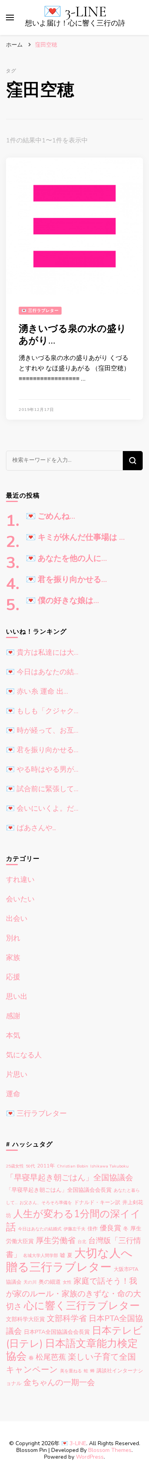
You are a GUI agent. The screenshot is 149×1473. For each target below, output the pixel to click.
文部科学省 (67, 1318)
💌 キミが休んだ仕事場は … (75, 537)
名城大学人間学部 (40, 1256)
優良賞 (110, 1228)
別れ (13, 938)
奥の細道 (50, 1282)
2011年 (46, 1165)
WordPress (90, 1457)
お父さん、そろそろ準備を (45, 1203)
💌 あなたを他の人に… (66, 558)
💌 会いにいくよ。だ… (42, 808)
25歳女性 (15, 1166)
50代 (30, 1166)
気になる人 (24, 1055)
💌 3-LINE (74, 12)
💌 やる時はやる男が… (42, 769)
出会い (16, 918)
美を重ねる (71, 1371)
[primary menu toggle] (10, 17)
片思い (16, 1074)
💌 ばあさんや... (31, 828)
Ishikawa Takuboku (109, 1166)
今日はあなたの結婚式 (40, 1229)
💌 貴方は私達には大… (42, 652)
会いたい (20, 899)
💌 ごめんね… (50, 516)
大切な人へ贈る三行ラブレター (69, 1260)
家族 (13, 957)
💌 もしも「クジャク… (42, 711)
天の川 (30, 1282)
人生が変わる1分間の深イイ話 (73, 1220)
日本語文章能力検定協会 (72, 1350)
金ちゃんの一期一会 (59, 1382)
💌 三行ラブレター (40, 310)
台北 (81, 1242)
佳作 (92, 1228)
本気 (13, 1035)
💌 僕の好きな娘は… (62, 600)
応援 (13, 977)
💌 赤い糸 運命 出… (37, 691)
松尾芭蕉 (51, 1357)
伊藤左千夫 (74, 1229)
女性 (67, 1282)
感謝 (13, 1016)
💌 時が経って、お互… (42, 730)
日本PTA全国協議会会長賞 (57, 1332)
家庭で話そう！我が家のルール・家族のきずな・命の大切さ (73, 1294)
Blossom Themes (110, 1450)
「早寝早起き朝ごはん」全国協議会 (69, 1177)
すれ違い (20, 879)
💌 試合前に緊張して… (42, 789)
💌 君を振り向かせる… (66, 579)
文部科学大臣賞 (25, 1319)
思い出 (16, 996)
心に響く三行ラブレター (82, 1306)
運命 (13, 1094)
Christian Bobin (72, 1166)
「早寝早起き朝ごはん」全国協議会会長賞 (59, 1190)
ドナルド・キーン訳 (97, 1202)
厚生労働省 (55, 1240)
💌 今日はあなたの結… (42, 672)
